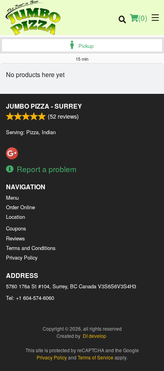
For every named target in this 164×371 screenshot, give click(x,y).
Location (15, 216)
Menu (12, 197)
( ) (142, 17)
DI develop (94, 335)
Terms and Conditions (30, 248)
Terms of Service (95, 357)
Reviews (15, 238)
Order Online (20, 207)
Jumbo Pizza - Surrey (44, 106)
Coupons (16, 228)
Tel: (30, 298)
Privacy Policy (21, 257)
